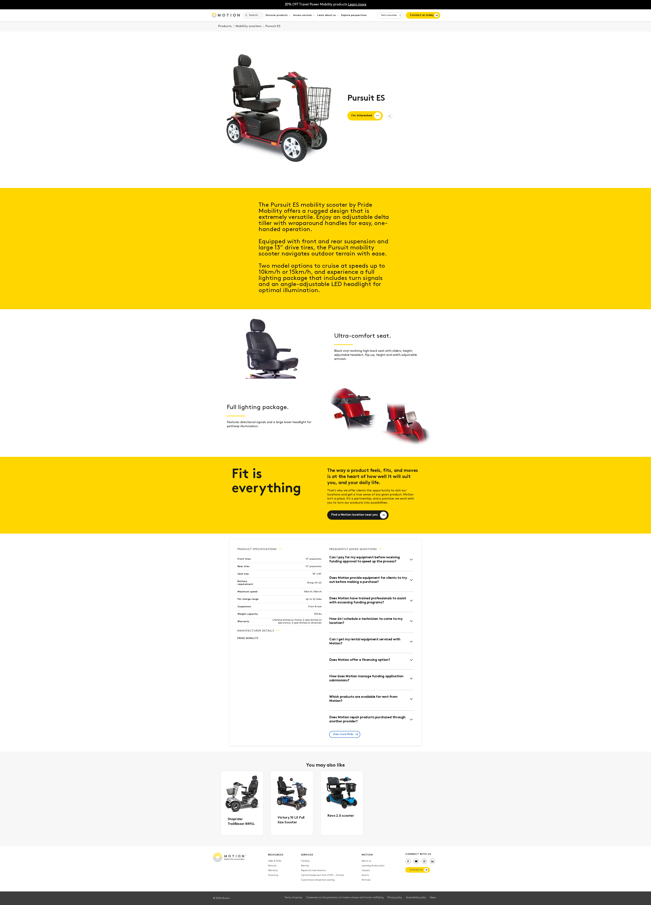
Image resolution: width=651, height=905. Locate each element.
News (433, 897)
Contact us (416, 870)
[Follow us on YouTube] (416, 861)
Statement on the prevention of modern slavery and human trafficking (344, 897)
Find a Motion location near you (354, 514)
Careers (366, 870)
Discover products (277, 15)
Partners (366, 880)
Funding (305, 861)
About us (366, 861)
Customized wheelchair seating (318, 880)
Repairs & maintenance (313, 870)
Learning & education (373, 866)
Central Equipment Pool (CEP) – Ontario (322, 875)
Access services (302, 15)
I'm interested (361, 115)
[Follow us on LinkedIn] (432, 861)
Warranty (273, 870)
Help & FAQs (274, 861)
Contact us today (421, 15)
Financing (273, 875)
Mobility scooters (248, 26)
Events (365, 875)
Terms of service (293, 897)
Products (225, 26)
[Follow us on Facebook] (408, 861)
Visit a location (389, 15)
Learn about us (326, 15)
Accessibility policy (416, 897)
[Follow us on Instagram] (424, 861)
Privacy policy (395, 897)
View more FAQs (343, 734)
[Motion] (226, 15)
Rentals (305, 866)
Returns (272, 866)
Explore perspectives (354, 15)
